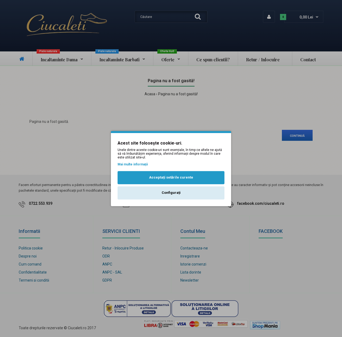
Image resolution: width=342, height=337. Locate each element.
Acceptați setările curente (171, 178)
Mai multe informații (133, 164)
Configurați (171, 193)
